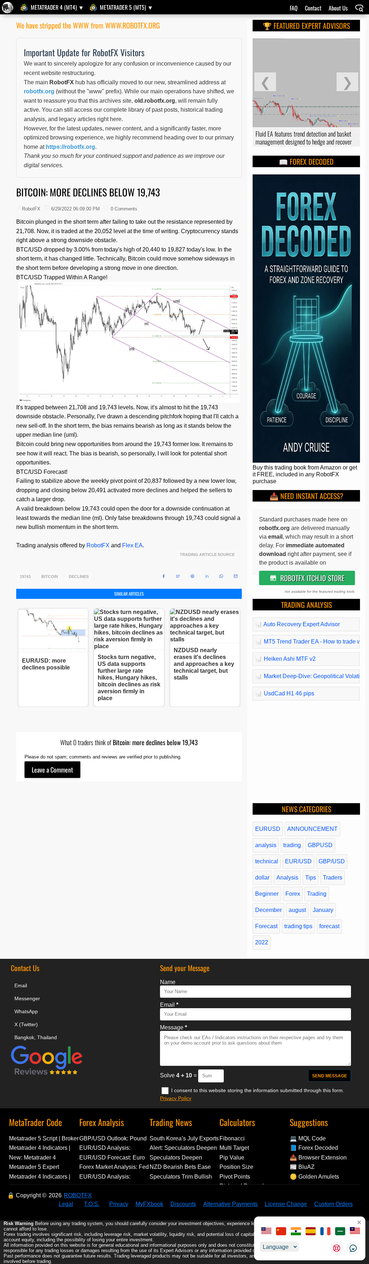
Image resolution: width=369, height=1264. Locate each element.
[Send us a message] (353, 1248)
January (323, 910)
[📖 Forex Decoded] (306, 460)
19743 (25, 576)
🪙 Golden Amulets (314, 1176)
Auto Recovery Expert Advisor (297, 624)
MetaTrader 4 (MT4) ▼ (57, 7)
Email (20, 985)
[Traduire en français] (325, 1232)
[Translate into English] (266, 1232)
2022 (261, 942)
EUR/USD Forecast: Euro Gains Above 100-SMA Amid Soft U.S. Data (112, 1157)
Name (167, 982)
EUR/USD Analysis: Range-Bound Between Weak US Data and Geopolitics (109, 1176)
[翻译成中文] (281, 1232)
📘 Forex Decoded (314, 1147)
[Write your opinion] (52, 769)
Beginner (267, 893)
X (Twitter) (26, 1024)
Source (226, 554)
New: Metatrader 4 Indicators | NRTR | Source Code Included (43, 1157)
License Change (286, 1204)
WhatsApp (26, 1011)
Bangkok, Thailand (35, 1037)
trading (292, 845)
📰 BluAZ (302, 1166)
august (297, 910)
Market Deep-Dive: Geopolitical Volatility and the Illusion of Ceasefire (306, 676)
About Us (338, 8)
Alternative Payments (230, 1204)
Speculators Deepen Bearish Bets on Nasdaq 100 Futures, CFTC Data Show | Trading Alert (181, 1157)
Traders (332, 877)
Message (173, 1027)
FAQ (294, 8)
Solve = (179, 1075)
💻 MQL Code (308, 1138)
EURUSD (267, 828)
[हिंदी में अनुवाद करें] (295, 1232)
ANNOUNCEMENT (312, 828)
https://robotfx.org (70, 147)
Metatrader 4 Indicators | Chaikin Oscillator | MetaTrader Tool (39, 1147)
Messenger (27, 998)
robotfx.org (39, 91)
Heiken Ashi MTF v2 (285, 658)
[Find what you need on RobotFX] (359, 9)
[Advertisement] (129, 863)
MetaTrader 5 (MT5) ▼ (126, 7)
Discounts (183, 1204)
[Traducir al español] (310, 1232)
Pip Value (231, 1157)
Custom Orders (333, 1204)
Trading (316, 893)
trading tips (298, 926)
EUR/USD (298, 861)
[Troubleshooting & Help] (336, 1248)
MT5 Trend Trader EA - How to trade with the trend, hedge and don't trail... (306, 641)
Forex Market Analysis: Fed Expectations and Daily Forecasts (114, 1166)
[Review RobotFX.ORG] (47, 1073)
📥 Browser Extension (318, 1157)
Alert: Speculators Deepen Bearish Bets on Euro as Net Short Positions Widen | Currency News (183, 1147)
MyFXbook (149, 1204)
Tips (310, 877)
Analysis (287, 877)
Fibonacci (232, 1138)
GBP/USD (332, 861)
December (268, 910)
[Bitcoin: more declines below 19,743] (8, 7)
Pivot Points (234, 1176)
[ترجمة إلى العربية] (340, 1232)
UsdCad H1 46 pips (284, 693)
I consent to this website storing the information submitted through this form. (257, 1090)
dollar (262, 877)
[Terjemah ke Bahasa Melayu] (354, 1232)
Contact (313, 8)
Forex (292, 893)
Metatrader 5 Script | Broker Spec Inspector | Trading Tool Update (44, 1138)
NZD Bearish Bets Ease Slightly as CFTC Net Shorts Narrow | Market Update (180, 1166)
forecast (329, 926)
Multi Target (234, 1147)
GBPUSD (320, 845)
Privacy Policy (175, 1098)
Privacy (118, 1204)
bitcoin (49, 576)
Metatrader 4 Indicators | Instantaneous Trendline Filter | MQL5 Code (40, 1176)
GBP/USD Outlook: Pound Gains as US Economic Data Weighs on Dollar (113, 1138)
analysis (265, 845)
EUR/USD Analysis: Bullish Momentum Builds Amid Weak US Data (112, 1147)
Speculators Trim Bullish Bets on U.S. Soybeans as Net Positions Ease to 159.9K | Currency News (183, 1176)
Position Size (236, 1166)
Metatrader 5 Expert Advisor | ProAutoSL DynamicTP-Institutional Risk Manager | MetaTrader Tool (43, 1166)
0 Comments (124, 209)
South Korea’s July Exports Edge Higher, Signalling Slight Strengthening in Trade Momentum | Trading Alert (184, 1138)
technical (266, 861)
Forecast (266, 926)
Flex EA (132, 545)
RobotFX (98, 545)
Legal (66, 1204)
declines (79, 576)
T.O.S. (91, 1204)
